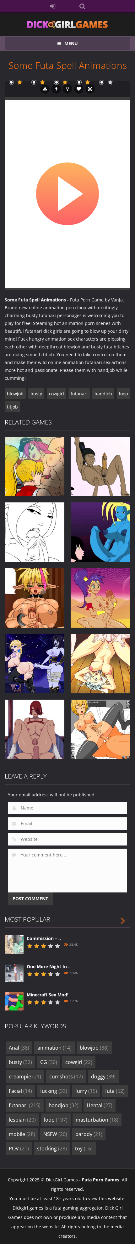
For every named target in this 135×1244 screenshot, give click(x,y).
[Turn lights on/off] (67, 89)
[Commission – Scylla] (14, 944)
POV (19, 1148)
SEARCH (82, 6)
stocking (52, 1148)
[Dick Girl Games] (67, 24)
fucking (53, 1090)
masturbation (97, 1119)
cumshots (66, 1076)
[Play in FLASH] (56, 89)
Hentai (99, 1105)
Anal (19, 1047)
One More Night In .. (49, 966)
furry (86, 1090)
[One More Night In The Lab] (14, 972)
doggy (103, 1076)
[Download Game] (45, 89)
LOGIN (52, 6)
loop (123, 394)
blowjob (15, 394)
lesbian (22, 1119)
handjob (103, 394)
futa (115, 1090)
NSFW (55, 1134)
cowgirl (56, 394)
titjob (12, 407)
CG (48, 1062)
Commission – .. (44, 938)
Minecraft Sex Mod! (47, 995)
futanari (79, 394)
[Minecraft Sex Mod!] (14, 1001)
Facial (20, 1090)
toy (84, 1148)
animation (54, 1047)
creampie (25, 1076)
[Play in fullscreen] (90, 89)
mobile (22, 1134)
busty (36, 394)
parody (88, 1134)
